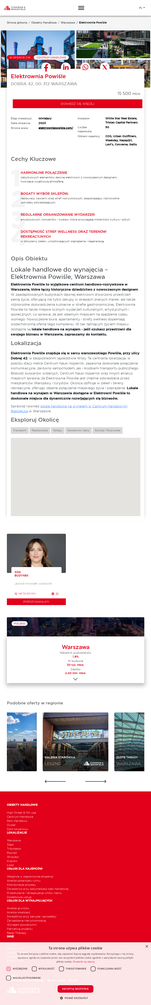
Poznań (12, 852)
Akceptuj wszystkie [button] (75, 989)
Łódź (10, 865)
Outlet (11, 824)
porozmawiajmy (36, 601)
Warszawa (68, 22)
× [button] (146, 946)
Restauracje (40, 430)
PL (141, 8)
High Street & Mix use (21, 812)
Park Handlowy (17, 820)
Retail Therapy (16, 932)
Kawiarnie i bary (78, 430)
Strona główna (17, 22)
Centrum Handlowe (51, 57)
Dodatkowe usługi (19, 897)
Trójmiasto (14, 848)
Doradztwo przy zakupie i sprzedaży (31, 916)
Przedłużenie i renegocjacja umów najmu (34, 892)
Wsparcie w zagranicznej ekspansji (30, 876)
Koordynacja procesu (21, 884)
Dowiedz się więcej (77, 104)
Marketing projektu (20, 928)
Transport (19, 430)
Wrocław (13, 856)
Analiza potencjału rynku (24, 880)
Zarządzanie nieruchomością (26, 920)
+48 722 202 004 (26, 593)
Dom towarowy (17, 829)
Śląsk (10, 844)
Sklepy (57, 430)
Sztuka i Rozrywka (107, 430)
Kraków (12, 861)
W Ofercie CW (19, 57)
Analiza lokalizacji (18, 912)
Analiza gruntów (18, 908)
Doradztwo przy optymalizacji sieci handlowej (37, 888)
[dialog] (75, 973)
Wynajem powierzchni (22, 924)
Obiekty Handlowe (44, 22)
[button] (75, 998)
